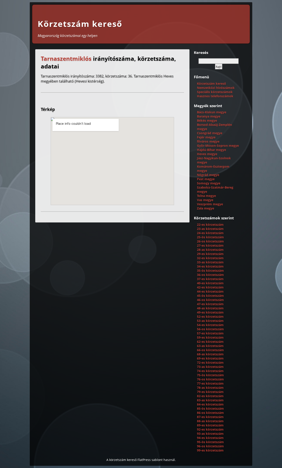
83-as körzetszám (210, 400)
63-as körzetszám (210, 346)
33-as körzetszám (210, 262)
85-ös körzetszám (210, 408)
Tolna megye (206, 196)
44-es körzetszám (210, 291)
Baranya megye (208, 116)
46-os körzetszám (210, 300)
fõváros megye (208, 141)
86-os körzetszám (210, 413)
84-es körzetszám (210, 404)
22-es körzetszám (210, 224)
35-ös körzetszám (210, 270)
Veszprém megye (210, 204)
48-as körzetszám (210, 308)
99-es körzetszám (210, 450)
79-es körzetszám (210, 392)
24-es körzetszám (210, 233)
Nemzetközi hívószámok (216, 88)
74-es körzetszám (210, 371)
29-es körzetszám (210, 254)
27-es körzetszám (210, 245)
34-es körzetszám (210, 266)
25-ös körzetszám (210, 237)
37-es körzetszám (210, 279)
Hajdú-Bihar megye (211, 150)
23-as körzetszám (210, 229)
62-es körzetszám (210, 342)
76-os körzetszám (210, 379)
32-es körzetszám (210, 258)
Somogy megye (208, 183)
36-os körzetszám (210, 275)
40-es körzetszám (210, 283)
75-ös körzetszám (210, 375)
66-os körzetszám (210, 350)
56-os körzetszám (210, 329)
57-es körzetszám (210, 333)
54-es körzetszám (210, 325)
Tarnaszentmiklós (66, 58)
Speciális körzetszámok (215, 92)
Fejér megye (206, 137)
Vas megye (205, 200)
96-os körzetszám (210, 446)
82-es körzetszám (210, 396)
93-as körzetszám (210, 433)
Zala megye (205, 208)
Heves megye (207, 154)
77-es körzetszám (210, 383)
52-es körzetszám (210, 316)
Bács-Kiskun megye (211, 112)
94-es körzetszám (210, 438)
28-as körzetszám (210, 250)
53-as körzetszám (210, 321)
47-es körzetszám (210, 304)
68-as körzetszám (210, 354)
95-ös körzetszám (210, 442)
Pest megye (206, 179)
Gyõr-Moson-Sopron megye (218, 145)
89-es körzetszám (210, 425)
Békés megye (207, 120)
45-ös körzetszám (210, 296)
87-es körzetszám (210, 417)
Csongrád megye (209, 133)
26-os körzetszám (210, 241)
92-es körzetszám (210, 429)
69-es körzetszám (210, 358)
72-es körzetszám (210, 362)
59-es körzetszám (210, 337)
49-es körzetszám (210, 312)
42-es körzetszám (210, 287)
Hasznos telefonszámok (215, 96)
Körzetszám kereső (80, 23)
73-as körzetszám (210, 367)
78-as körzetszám (210, 387)
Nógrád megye (208, 175)
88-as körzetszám (210, 421)
